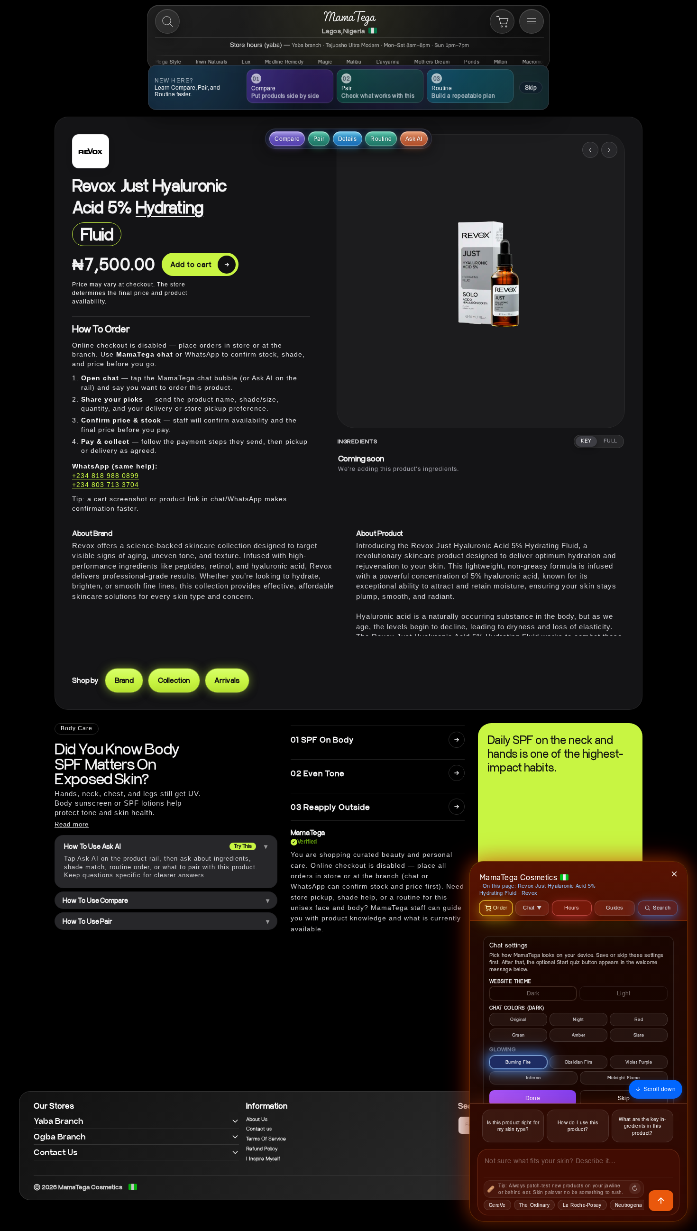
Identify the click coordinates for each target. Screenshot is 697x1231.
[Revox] (90, 151)
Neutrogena (628, 1205)
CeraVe (497, 1205)
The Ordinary (534, 1205)
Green (518, 1035)
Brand (124, 680)
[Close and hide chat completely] (674, 873)
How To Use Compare (95, 900)
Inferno (533, 1077)
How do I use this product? (578, 1126)
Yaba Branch (58, 1120)
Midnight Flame (623, 1077)
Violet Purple (638, 1062)
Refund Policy (261, 1149)
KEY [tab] (586, 441)
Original (518, 1019)
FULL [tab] (610, 441)
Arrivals (227, 680)
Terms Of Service (266, 1139)
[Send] (661, 1200)
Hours (571, 907)
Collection (174, 680)
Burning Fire (518, 1062)
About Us (256, 1119)
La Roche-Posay (582, 1205)
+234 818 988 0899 (105, 475)
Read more (72, 824)
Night (578, 1019)
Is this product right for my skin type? (513, 1126)
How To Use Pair (87, 921)
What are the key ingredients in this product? (642, 1126)
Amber (579, 1035)
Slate (638, 1035)
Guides (615, 907)
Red (638, 1019)
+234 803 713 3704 (105, 484)
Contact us (259, 1129)
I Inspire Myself (263, 1159)
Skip (531, 87)
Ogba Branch (60, 1136)
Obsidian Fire (579, 1062)
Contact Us (56, 1152)
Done (532, 1098)
